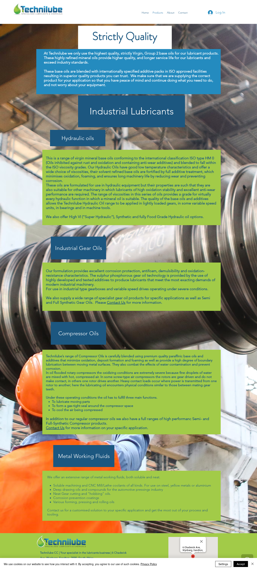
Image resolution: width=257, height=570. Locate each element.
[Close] (252, 564)
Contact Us (116, 302)
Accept (241, 564)
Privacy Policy (149, 564)
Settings (223, 564)
